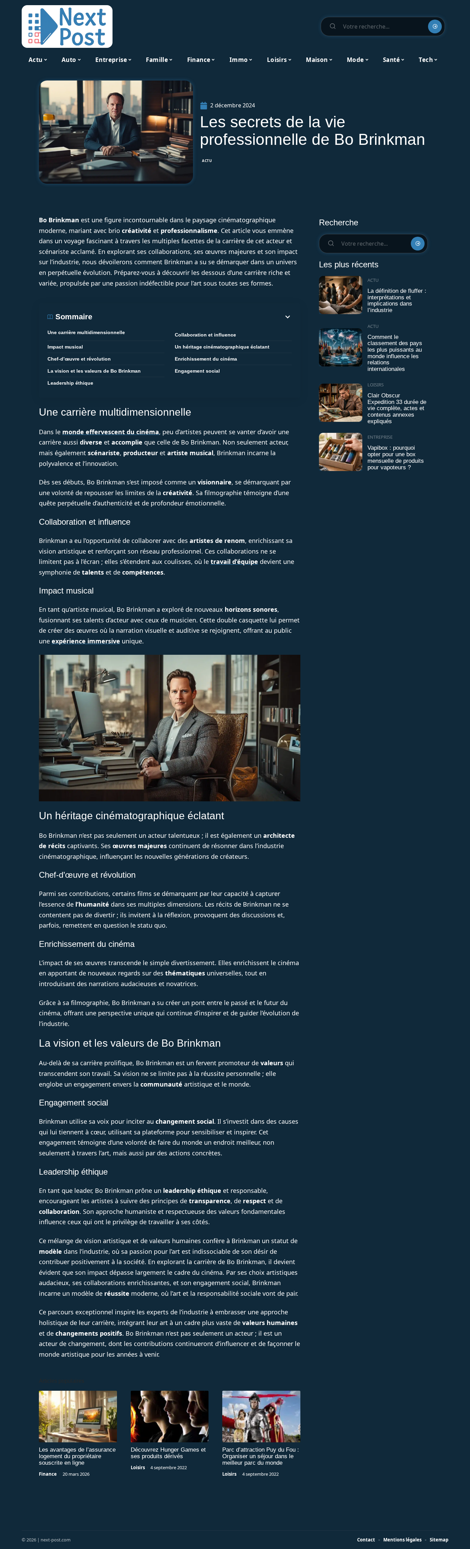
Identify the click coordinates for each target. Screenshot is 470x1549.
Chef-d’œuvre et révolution (79, 359)
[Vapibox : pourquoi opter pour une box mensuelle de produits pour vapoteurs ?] (340, 452)
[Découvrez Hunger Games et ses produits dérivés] (170, 1416)
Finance (48, 1474)
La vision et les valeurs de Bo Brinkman (94, 371)
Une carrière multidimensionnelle (86, 332)
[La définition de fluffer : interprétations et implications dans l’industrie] (340, 295)
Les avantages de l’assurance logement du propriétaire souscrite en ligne (77, 1456)
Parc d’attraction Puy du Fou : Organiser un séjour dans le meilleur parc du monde (260, 1456)
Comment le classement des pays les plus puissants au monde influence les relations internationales (394, 353)
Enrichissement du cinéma (206, 359)
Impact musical (65, 347)
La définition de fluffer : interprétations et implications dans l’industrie (396, 300)
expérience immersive (86, 641)
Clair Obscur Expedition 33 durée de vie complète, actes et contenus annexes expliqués (396, 408)
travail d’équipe (234, 561)
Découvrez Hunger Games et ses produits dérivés (168, 1453)
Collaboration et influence (205, 335)
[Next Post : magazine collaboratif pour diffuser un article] (67, 26)
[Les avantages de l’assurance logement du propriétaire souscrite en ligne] (78, 1416)
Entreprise (380, 437)
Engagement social (197, 371)
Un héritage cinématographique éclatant (222, 347)
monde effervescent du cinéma (110, 432)
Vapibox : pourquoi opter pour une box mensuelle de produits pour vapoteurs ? (395, 457)
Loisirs (138, 1467)
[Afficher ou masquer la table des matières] (192, 317)
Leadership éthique (70, 383)
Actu (207, 160)
